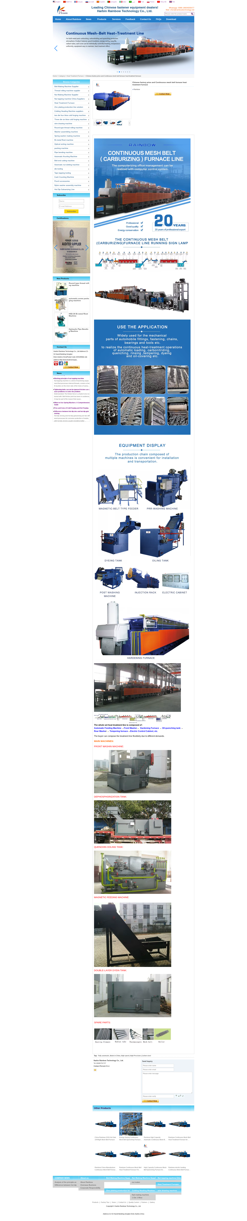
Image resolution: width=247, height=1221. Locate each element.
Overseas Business (88, 1185)
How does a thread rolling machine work (68, 415)
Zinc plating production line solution (68, 107)
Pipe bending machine (63, 152)
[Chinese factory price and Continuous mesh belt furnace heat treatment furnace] (112, 100)
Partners (144, 1202)
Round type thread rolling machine (68, 128)
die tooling (58, 169)
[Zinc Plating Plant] (123, 73)
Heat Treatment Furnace (75, 76)
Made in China (115, 1056)
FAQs (158, 19)
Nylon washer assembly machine (67, 185)
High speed (125, 1056)
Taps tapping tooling (62, 173)
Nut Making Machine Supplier (66, 95)
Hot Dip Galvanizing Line (64, 189)
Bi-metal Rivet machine (63, 140)
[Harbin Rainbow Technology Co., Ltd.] (72, 15)
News (88, 19)
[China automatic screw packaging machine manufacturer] (61, 304)
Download (171, 19)
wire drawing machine (63, 123)
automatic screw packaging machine (79, 299)
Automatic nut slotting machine (66, 165)
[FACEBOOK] (61, 363)
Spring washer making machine (67, 136)
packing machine (61, 148)
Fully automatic (103, 1056)
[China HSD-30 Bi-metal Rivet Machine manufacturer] (61, 320)
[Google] (66, 363)
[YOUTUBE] (56, 363)
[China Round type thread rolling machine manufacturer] (61, 289)
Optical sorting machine (64, 144)
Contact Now (71, 367)
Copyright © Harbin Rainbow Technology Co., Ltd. (123, 1206)
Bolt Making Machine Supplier (66, 86)
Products (101, 19)
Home (58, 19)
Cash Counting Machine (64, 177)
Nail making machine (140, 1195)
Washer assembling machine (66, 132)
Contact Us (145, 19)
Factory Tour (105, 1202)
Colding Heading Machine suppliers (68, 111)
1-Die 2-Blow (137, 1198)
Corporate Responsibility (90, 1188)
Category (62, 76)
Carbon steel (146, 1056)
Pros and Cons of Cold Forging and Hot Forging (71, 393)
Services (116, 19)
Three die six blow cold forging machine (70, 119)
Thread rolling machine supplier (67, 91)
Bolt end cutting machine (64, 161)
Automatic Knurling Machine (65, 156)
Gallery (152, 1202)
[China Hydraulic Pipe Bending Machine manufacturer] (61, 335)
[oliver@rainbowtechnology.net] (95, 1070)
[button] (117, 71)
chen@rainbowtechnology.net (182, 10)
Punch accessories (62, 181)
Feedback (130, 19)
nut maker (136, 1182)
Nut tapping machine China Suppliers (69, 99)
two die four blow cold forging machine (70, 115)
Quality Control (134, 1202)
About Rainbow (73, 19)
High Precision (135, 1056)
